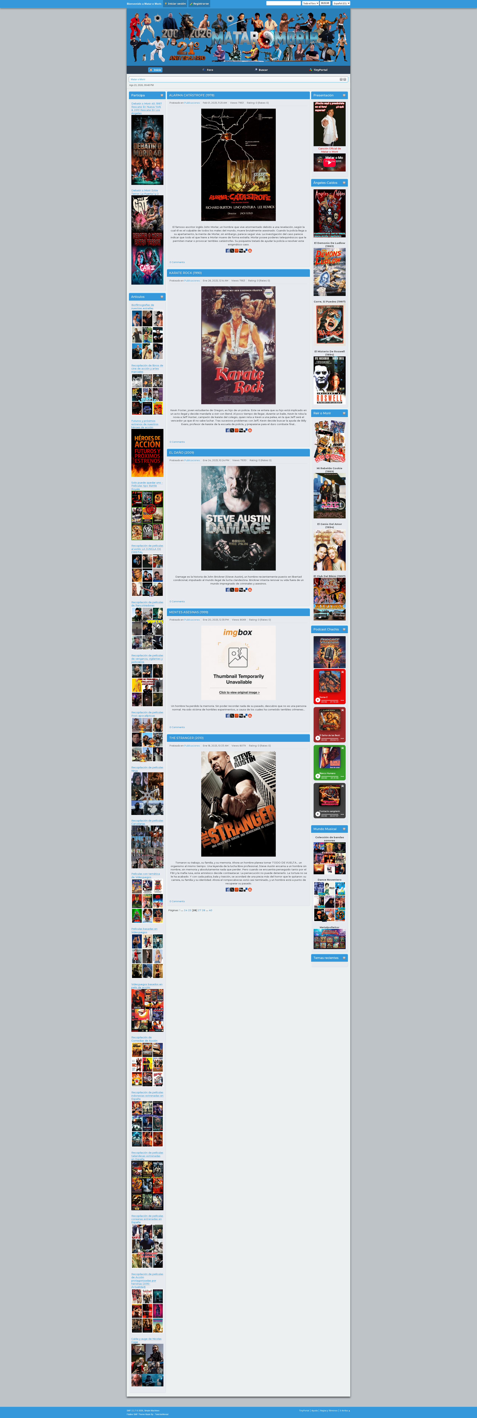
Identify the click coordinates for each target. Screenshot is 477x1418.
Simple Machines (151, 1410)
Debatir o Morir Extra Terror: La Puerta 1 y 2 (145, 192)
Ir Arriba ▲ (345, 1410)
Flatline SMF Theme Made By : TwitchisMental (147, 1414)
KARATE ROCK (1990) (185, 273)
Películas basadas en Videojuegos (144, 930)
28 (203, 910)
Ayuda (315, 1410)
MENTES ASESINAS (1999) (188, 612)
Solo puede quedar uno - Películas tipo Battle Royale (147, 486)
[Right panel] (344, 79)
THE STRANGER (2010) (186, 738)
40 (210, 910)
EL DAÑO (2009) (181, 452)
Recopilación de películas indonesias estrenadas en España (147, 1095)
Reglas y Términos (328, 1410)
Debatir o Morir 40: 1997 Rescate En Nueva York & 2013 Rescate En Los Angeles (146, 108)
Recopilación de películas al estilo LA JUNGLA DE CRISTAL (147, 549)
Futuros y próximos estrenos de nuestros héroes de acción (144, 424)
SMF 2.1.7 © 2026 (135, 1410)
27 (199, 910)
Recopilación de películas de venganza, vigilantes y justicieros (147, 658)
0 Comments (177, 262)
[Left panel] (341, 79)
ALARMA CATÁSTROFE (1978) (191, 95)
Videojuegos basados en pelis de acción (146, 986)
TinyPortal (304, 1410)
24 (185, 910)
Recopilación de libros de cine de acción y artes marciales (147, 368)
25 (189, 910)
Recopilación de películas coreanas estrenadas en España (147, 1219)
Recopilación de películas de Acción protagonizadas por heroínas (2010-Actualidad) (147, 1280)
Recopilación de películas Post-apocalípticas (147, 714)
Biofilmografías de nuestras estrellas (142, 306)
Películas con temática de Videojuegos (145, 875)
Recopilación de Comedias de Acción (144, 1039)
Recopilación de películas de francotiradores (147, 604)
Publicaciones (192, 102)
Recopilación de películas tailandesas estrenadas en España (147, 1156)
